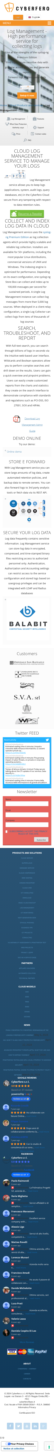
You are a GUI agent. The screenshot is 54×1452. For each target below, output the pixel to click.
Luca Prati (17, 1303)
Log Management (18, 119)
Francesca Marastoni (22, 1211)
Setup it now (27, 95)
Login (18, 17)
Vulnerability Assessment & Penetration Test (27, 943)
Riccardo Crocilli (20, 1105)
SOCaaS (27, 1017)
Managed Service (27, 868)
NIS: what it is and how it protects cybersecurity (24, 1040)
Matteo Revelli (19, 1242)
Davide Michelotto (21, 1288)
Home (3, 105)
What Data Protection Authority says (18, 126)
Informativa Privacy (27, 1407)
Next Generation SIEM (27, 918)
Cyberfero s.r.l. (20, 1081)
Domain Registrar (27, 883)
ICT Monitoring (27, 913)
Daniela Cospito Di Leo (23, 1330)
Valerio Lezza (18, 1318)
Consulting (27, 938)
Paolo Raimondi (20, 1180)
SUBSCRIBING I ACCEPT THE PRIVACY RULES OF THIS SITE (28, 832)
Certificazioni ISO (27, 1413)
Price (18, 134)
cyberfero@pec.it (27, 1402)
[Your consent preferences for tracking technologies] (49, 1447)
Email (8, 810)
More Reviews (27, 1342)
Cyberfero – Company (27, 1369)
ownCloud (27, 898)
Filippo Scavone (19, 1121)
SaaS (27, 997)
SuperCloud (27, 863)
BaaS (27, 1007)
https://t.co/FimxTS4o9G (15, 753)
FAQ (29, 140)
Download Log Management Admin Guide (32, 419)
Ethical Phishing (27, 923)
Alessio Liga (17, 1226)
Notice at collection (13, 1448)
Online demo (14, 451)
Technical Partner (27, 978)
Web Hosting (27, 878)
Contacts (27, 1379)
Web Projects (27, 948)
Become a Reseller (30, 214)
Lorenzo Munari (20, 1257)
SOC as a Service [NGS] (27, 958)
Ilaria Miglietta (19, 1196)
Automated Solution (27, 973)
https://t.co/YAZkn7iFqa (15, 775)
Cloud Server (27, 858)
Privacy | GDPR (27, 953)
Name (8, 799)
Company (10, 820)
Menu (7, 23)
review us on (19, 1098)
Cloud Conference (27, 873)
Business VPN (27, 928)
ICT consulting (27, 893)
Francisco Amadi (20, 1272)
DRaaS (27, 1012)
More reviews (27, 1151)
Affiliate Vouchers (27, 968)
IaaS (27, 992)
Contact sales (40, 134)
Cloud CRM (27, 888)
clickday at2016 (19, 1137)
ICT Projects (27, 933)
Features (40, 119)
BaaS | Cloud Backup (27, 903)
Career (27, 1374)
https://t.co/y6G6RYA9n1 (15, 764)
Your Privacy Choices (22, 1443)
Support (41, 128)
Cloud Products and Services (26, 105)
